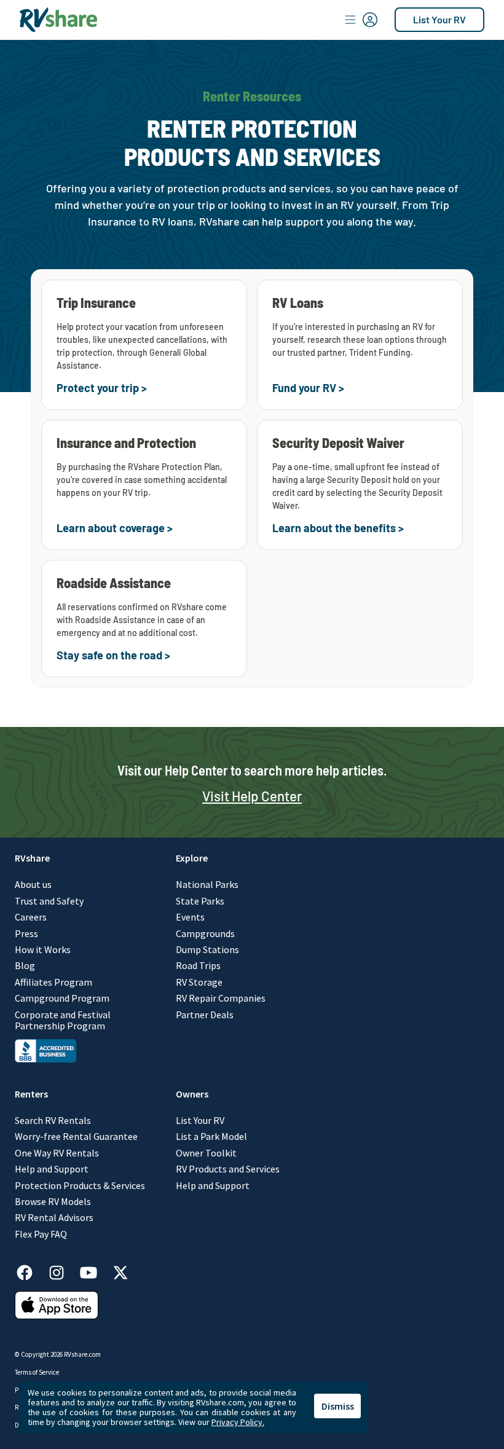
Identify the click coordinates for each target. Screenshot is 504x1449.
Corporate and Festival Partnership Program (63, 1020)
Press (26, 933)
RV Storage (199, 982)
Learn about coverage (111, 528)
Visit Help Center (252, 796)
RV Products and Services (228, 1168)
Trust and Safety (49, 900)
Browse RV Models (53, 1201)
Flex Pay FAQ (41, 1233)
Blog (25, 965)
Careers (31, 916)
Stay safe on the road (109, 655)
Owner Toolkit (206, 1152)
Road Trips (198, 965)
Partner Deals (205, 1014)
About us (33, 884)
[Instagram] (63, 1270)
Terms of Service (37, 1372)
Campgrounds (205, 933)
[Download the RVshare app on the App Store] (56, 1316)
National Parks (207, 884)
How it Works (43, 949)
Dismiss (337, 1406)
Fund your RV (304, 388)
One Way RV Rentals (57, 1152)
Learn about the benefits (334, 528)
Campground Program (62, 997)
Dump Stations (207, 949)
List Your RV (439, 19)
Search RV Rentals (53, 1120)
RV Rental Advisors (54, 1217)
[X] (120, 1270)
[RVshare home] (59, 19)
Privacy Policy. (237, 1421)
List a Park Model (211, 1136)
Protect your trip (98, 388)
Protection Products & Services (80, 1185)
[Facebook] (31, 1270)
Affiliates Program (53, 982)
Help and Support (52, 1168)
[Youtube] (95, 1270)
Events (190, 916)
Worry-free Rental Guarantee (76, 1136)
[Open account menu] (361, 19)
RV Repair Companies (221, 997)
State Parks (200, 900)
